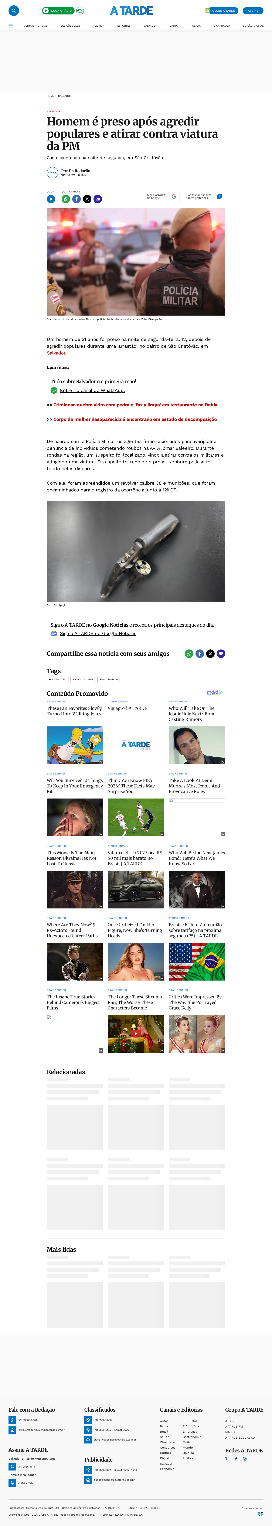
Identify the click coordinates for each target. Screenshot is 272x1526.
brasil (164, 1431)
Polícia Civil (58, 679)
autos (164, 1421)
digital (164, 1458)
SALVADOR (150, 25)
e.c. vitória (191, 1426)
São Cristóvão (109, 679)
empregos (190, 1431)
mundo (188, 1447)
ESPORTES (124, 25)
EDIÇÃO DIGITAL (253, 25)
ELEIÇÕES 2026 (70, 25)
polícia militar (83, 679)
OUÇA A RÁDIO (61, 10)
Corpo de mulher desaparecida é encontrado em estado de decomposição (135, 419)
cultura (165, 1453)
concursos (167, 1447)
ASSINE (253, 10)
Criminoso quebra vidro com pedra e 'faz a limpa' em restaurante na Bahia (134, 404)
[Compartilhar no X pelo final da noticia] (210, 653)
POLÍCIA (196, 25)
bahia (164, 1426)
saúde (164, 1437)
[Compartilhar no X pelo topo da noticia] (87, 199)
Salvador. (56, 353)
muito (187, 1442)
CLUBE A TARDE (223, 10)
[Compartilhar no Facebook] (76, 199)
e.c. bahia (190, 1421)
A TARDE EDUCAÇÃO (240, 1437)
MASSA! (230, 1432)
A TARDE (231, 1421)
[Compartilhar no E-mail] (98, 199)
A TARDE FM (234, 1426)
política (188, 1458)
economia (167, 1468)
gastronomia (192, 1437)
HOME (50, 95)
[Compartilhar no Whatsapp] (66, 199)
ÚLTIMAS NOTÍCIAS (36, 25)
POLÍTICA (98, 25)
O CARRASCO (221, 25)
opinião (188, 1453)
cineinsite (167, 1442)
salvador (166, 1463)
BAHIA (174, 25)
